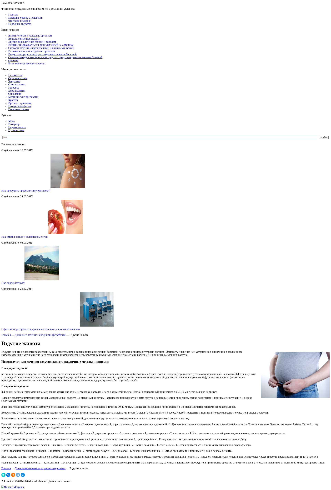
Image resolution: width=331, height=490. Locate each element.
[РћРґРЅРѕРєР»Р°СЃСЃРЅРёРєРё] (13, 475)
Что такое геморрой (19, 20)
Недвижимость (17, 127)
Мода (11, 121)
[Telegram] (18, 475)
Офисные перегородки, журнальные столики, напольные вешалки (40, 329)
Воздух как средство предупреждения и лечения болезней (42, 54)
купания (13, 60)
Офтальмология (17, 78)
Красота (13, 100)
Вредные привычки (20, 103)
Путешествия (16, 130)
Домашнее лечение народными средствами (40, 334)
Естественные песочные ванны (26, 63)
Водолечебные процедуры (23, 38)
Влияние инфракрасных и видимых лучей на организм (40, 44)
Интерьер (13, 124)
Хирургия (14, 81)
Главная (13, 14)
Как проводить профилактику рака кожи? (26, 190)
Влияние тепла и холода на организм (30, 35)
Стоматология (16, 84)
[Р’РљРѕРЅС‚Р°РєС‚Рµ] (8, 475)
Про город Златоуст (12, 282)
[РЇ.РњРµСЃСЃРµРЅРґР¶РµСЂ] (3, 475)
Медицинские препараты (23, 96)
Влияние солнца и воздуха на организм (31, 51)
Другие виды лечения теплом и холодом (32, 41)
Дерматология (16, 90)
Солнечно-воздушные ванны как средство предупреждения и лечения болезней (55, 57)
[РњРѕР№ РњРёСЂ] (23, 475)
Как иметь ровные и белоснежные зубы (24, 236)
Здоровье (13, 87)
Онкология (14, 93)
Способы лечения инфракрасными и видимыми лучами (41, 48)
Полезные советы (18, 109)
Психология (15, 75)
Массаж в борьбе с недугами (25, 17)
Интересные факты (19, 106)
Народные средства (19, 23)
